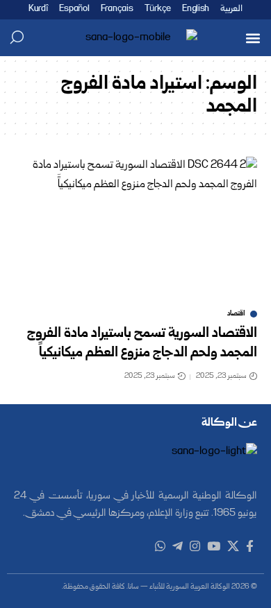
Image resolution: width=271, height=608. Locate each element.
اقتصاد (236, 314)
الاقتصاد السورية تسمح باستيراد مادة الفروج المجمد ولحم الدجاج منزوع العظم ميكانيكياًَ (142, 343)
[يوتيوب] (214, 547)
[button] (252, 37)
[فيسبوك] (250, 547)
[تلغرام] (177, 547)
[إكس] (233, 547)
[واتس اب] (160, 547)
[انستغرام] (195, 547)
